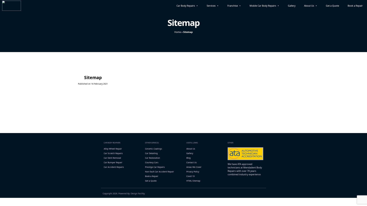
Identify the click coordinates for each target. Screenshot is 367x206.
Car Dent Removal (112, 158)
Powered (122, 193)
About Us (309, 5)
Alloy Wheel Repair (113, 148)
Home (177, 32)
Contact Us (191, 162)
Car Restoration (152, 158)
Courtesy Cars (151, 162)
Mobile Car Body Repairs (263, 5)
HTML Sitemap (193, 180)
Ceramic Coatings (153, 148)
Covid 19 (190, 176)
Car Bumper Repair (113, 162)
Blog (188, 158)
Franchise (232, 5)
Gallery (291, 5)
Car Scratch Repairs (113, 153)
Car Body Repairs (185, 5)
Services (211, 5)
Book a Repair (355, 5)
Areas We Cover (193, 167)
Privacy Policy (192, 171)
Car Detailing (151, 153)
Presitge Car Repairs (155, 167)
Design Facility (138, 193)
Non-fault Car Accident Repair (159, 171)
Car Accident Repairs (114, 167)
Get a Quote (332, 5)
